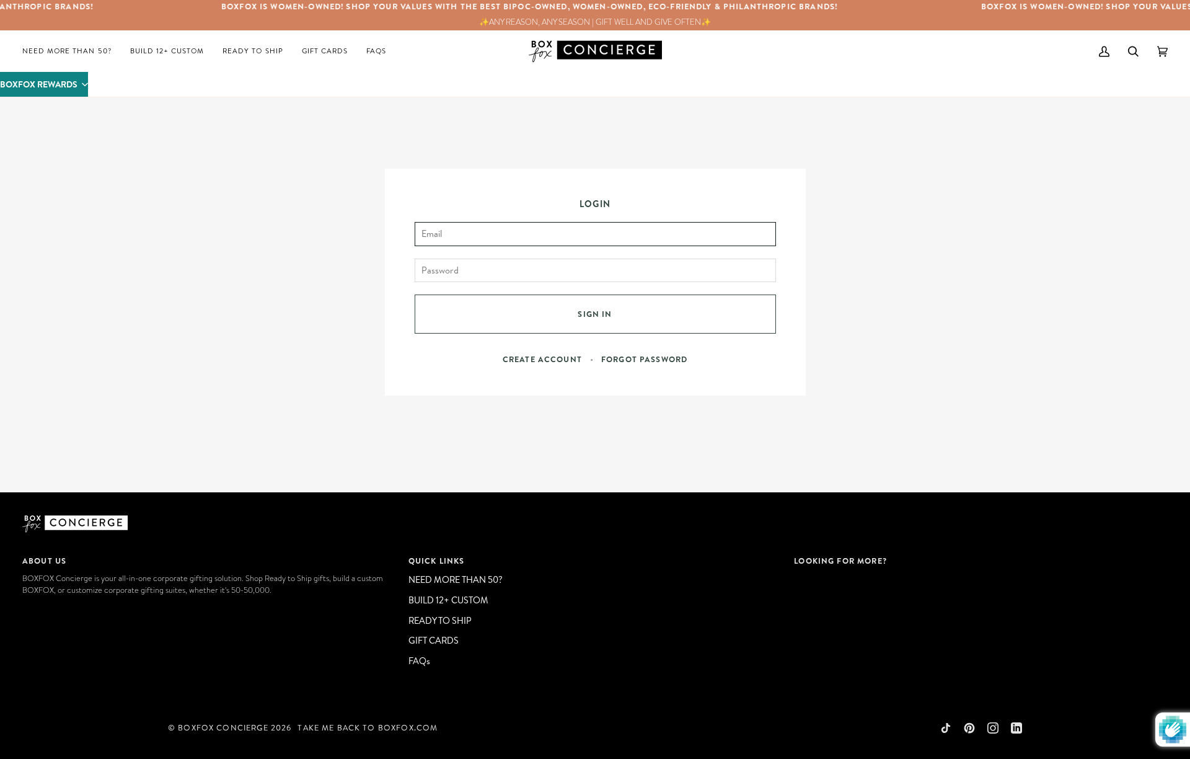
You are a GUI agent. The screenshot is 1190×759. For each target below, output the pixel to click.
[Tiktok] (945, 728)
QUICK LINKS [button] (436, 560)
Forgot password (644, 359)
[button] (44, 84)
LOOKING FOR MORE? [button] (840, 560)
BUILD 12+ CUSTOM (448, 599)
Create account (542, 359)
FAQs (419, 660)
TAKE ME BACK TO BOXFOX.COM (368, 727)
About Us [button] (44, 560)
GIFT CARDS (433, 640)
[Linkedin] (1016, 728)
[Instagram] (992, 728)
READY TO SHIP (440, 620)
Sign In (595, 313)
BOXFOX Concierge (223, 727)
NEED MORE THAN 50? (455, 579)
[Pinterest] (969, 728)
